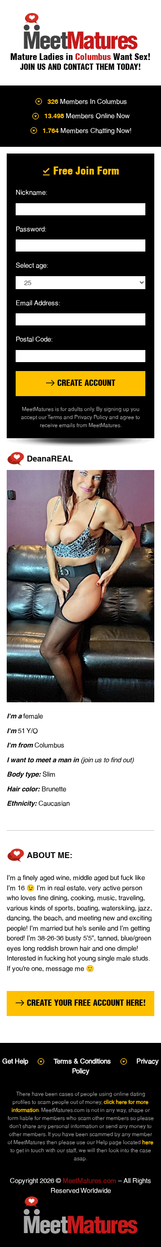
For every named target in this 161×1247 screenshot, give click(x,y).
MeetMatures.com (89, 1180)
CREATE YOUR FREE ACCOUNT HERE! (85, 1003)
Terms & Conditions (82, 1061)
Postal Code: (34, 339)
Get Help (15, 1061)
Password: (31, 229)
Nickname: (31, 192)
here (147, 1142)
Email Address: (38, 303)
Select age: (32, 265)
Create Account (85, 383)
